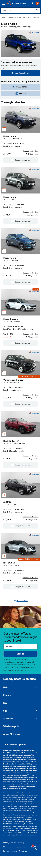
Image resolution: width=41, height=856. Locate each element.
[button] (3, 3)
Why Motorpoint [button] (11, 726)
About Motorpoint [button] (12, 734)
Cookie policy (24, 851)
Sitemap (21, 843)
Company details (29, 847)
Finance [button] (7, 695)
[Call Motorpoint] (32, 3)
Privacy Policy (12, 670)
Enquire (22, 93)
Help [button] (5, 687)
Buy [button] (5, 703)
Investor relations (10, 851)
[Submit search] (37, 10)
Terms (13, 843)
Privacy (6, 843)
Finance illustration (30, 151)
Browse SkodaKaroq (20, 73)
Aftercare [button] (8, 718)
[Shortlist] (37, 3)
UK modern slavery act (12, 847)
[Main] (16, 3)
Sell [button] (5, 711)
